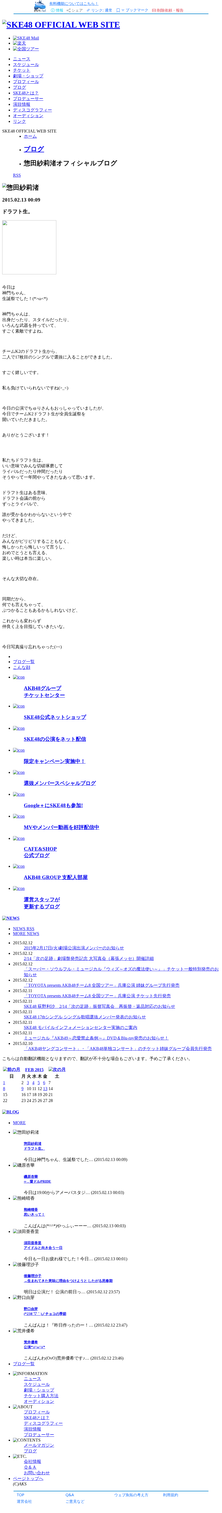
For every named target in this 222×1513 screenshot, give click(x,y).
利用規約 (170, 1494)
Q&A (70, 1494)
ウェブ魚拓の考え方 (131, 1494)
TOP (20, 1494)
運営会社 (24, 1501)
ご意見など (75, 1501)
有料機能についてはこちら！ (74, 3)
